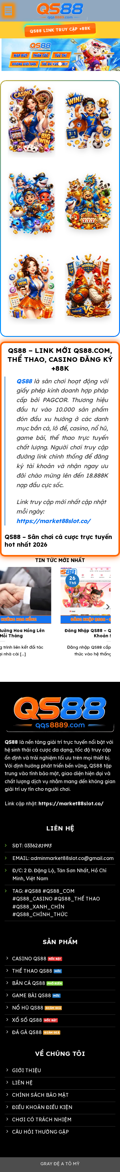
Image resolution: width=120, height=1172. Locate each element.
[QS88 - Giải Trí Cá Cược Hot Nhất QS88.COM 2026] (60, 10)
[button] (8, 10)
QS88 (24, 381)
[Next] (107, 619)
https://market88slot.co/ (53, 521)
